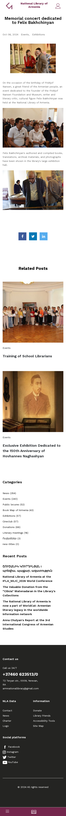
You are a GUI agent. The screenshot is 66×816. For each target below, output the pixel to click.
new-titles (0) (11, 544)
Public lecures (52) (14, 504)
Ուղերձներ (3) (12, 538)
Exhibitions (38, 34)
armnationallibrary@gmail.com (21, 688)
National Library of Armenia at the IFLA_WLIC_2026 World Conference (27, 579)
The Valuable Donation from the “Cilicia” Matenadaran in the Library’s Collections (29, 591)
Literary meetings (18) (15, 532)
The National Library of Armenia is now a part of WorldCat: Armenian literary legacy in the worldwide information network (27, 608)
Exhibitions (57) (12, 515)
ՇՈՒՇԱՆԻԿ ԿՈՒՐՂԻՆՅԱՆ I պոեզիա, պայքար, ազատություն (27, 568)
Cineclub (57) (10, 521)
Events (25, 34)
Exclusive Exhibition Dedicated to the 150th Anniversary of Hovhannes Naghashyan (32, 450)
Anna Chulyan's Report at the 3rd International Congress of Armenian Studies (28, 624)
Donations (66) (11, 527)
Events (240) (10, 498)
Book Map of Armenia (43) (18, 510)
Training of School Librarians (27, 356)
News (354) (9, 493)
